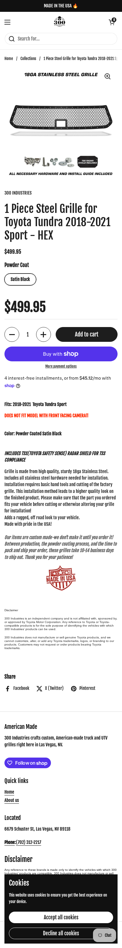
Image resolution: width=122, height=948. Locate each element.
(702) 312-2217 (28, 842)
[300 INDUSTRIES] (59, 22)
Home (8, 58)
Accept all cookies (61, 917)
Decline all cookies (61, 933)
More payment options (61, 366)
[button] (112, 22)
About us (11, 800)
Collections (28, 58)
